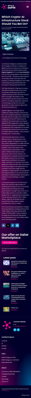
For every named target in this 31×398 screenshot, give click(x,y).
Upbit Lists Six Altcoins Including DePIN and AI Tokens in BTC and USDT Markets (18, 298)
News (7, 27)
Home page (5, 379)
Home (3, 27)
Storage (4, 348)
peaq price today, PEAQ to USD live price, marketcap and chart (19, 263)
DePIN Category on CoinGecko (10, 360)
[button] (27, 6)
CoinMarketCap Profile (8, 374)
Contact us (5, 381)
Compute (4, 341)
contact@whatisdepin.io (19, 326)
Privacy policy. (5, 390)
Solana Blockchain (7, 362)
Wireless (4, 346)
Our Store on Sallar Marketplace (11, 371)
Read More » (14, 267)
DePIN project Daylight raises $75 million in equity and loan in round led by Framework (19, 286)
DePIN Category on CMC (9, 357)
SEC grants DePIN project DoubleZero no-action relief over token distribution (18, 274)
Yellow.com (14, 308)
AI (2, 343)
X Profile (4, 376)
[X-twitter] (18, 329)
